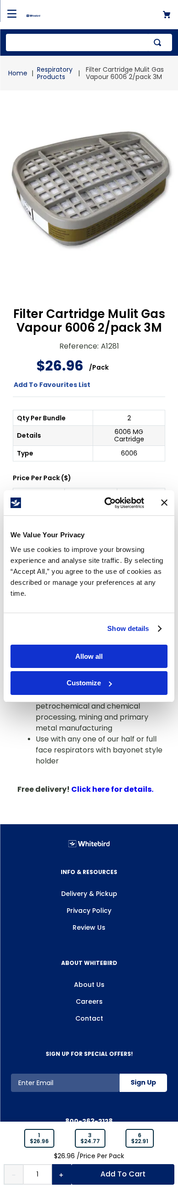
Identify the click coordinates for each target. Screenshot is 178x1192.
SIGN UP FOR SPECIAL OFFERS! (89, 1054)
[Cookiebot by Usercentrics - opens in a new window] (108, 503)
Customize (84, 683)
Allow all (89, 656)
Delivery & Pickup (89, 893)
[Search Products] (159, 42)
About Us (89, 984)
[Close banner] (164, 502)
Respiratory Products (55, 73)
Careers (89, 1001)
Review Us (89, 927)
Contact (89, 1018)
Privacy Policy (89, 910)
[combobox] (89, 42)
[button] (39, 1138)
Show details (128, 628)
